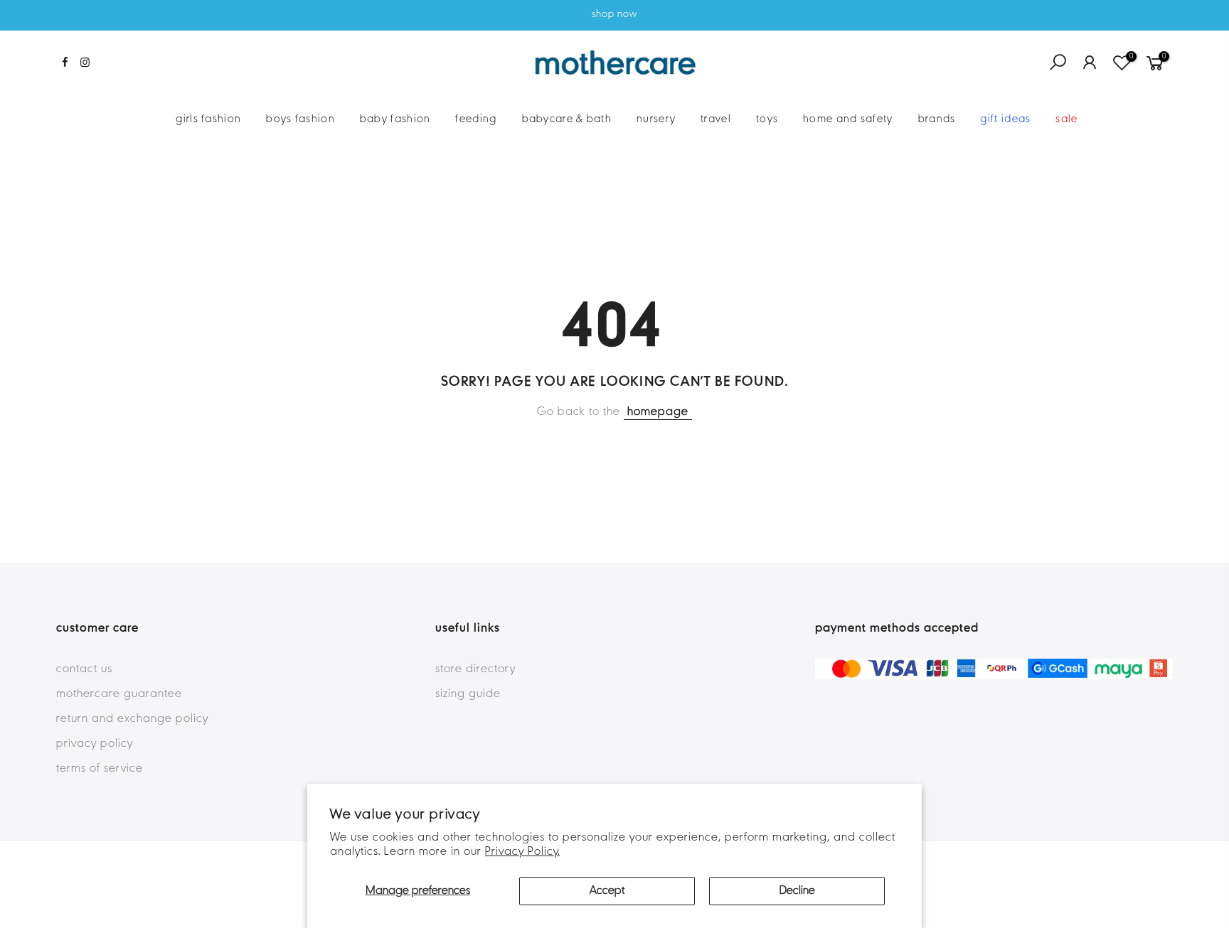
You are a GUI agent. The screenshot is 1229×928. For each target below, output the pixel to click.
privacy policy (94, 744)
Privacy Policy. (522, 852)
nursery (656, 119)
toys (767, 119)
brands (937, 119)
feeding (475, 119)
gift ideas (1005, 119)
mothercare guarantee (119, 694)
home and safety (848, 119)
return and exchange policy (132, 719)
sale (1066, 119)
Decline (797, 891)
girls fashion (208, 119)
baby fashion (395, 119)
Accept (607, 891)
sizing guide (468, 694)
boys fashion (300, 119)
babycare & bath (567, 119)
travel (716, 119)
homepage (657, 412)
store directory (475, 669)
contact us (84, 669)
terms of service (99, 769)
